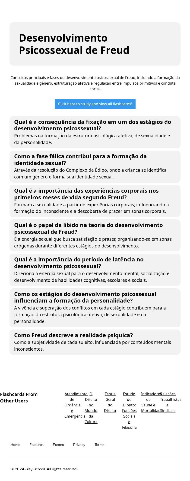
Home (15, 444)
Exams (58, 444)
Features (36, 444)
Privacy (79, 444)
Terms (99, 444)
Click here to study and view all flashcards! (95, 103)
